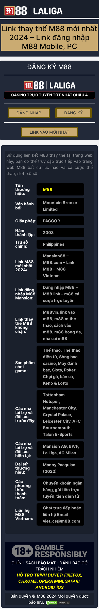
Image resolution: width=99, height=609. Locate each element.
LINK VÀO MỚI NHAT (49, 132)
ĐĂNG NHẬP (28, 112)
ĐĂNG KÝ (73, 112)
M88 (47, 189)
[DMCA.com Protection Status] (58, 602)
